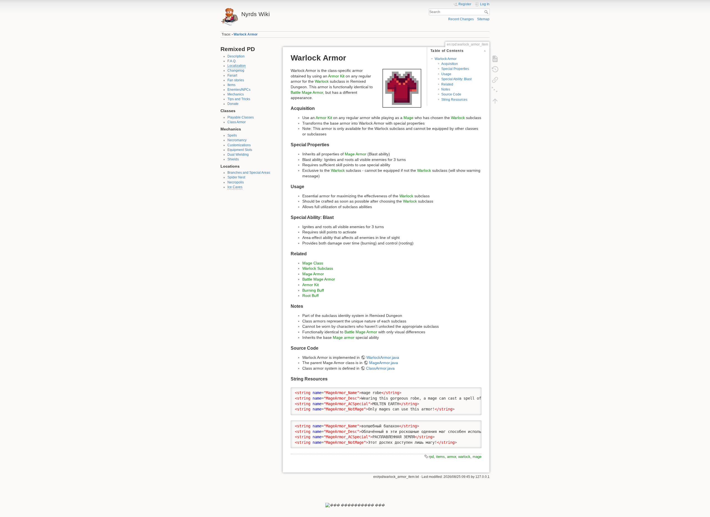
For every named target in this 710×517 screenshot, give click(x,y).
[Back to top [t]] (495, 101)
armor (451, 457)
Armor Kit (336, 76)
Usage (446, 74)
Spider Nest (236, 177)
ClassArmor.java (380, 368)
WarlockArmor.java (382, 357)
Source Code (451, 94)
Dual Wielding (238, 155)
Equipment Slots (239, 150)
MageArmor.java (383, 362)
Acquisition (449, 64)
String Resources (454, 100)
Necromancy (237, 140)
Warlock (322, 81)
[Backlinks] (495, 80)
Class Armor (236, 122)
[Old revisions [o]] (495, 69)
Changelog (235, 70)
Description (236, 56)
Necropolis (235, 182)
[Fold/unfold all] (495, 90)
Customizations (239, 145)
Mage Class (312, 263)
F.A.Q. (231, 61)
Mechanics (235, 94)
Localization (236, 66)
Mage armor (343, 337)
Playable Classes (240, 117)
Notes (445, 89)
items (440, 457)
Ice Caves (234, 187)
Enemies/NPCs (238, 90)
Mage (409, 117)
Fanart (232, 75)
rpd (431, 457)
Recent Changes (461, 19)
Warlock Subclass (317, 268)
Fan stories (235, 80)
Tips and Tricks (238, 99)
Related (447, 84)
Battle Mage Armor (307, 92)
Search (487, 12)
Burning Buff (313, 290)
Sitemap (483, 19)
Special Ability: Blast (456, 79)
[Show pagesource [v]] (495, 59)
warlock (464, 457)
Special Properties (455, 69)
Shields (233, 159)
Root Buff (310, 295)
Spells (232, 135)
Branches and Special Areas (248, 173)
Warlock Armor (246, 34)
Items (231, 85)
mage (477, 457)
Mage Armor (355, 154)
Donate (233, 104)
